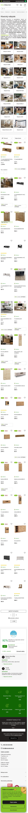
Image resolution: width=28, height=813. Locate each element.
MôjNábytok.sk (5, 35)
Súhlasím (13, 802)
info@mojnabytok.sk (8, 748)
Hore (14, 621)
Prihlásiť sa (13, 738)
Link (7, 698)
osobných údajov (18, 735)
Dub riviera (2, 172)
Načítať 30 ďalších (13, 611)
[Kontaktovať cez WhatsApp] (25, 1)
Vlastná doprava (6, 1)
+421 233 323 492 (19, 1)
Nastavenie (13, 806)
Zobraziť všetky (21, 651)
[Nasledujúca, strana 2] (13, 615)
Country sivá (5, 172)
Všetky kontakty (5, 752)
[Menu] (25, 5)
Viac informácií (13, 809)
